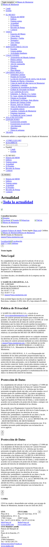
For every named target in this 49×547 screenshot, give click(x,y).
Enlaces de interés (15, 231)
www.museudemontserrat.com (16, 315)
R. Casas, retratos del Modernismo (23, 96)
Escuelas (13, 49)
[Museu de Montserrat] (10, 222)
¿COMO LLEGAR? (13, 140)
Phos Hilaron (15, 70)
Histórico (13, 128)
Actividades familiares (18, 53)
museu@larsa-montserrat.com (12, 237)
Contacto (13, 30)
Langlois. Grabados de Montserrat (23, 111)
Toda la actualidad (18, 202)
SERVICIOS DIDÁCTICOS (17, 47)
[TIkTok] (38, 220)
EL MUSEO (10, 15)
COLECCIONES (12, 55)
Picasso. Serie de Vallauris (20, 105)
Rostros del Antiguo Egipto (20, 102)
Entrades (13, 45)
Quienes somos (16, 21)
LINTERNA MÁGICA (15, 72)
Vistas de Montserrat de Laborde (22, 107)
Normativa (14, 40)
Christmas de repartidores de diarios (23, 87)
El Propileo (14, 25)
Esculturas (14, 66)
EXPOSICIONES (13, 120)
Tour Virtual (15, 42)
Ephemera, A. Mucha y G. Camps (23, 94)
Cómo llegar (15, 36)
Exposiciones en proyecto (20, 124)
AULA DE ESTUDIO (14, 117)
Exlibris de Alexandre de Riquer (22, 90)
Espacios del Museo (17, 34)
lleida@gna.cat (23, 522)
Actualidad (14, 23)
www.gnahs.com (7, 524)
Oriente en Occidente (18, 98)
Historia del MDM (17, 17)
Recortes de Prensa (17, 28)
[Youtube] (15, 220)
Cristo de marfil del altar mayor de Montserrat (27, 83)
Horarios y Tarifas (17, 38)
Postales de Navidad (18, 77)
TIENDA (9, 132)
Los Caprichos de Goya (19, 92)
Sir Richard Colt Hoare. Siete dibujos (24, 100)
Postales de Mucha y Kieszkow (22, 81)
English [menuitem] (8, 11)
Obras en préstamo (17, 130)
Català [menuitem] (8, 8)
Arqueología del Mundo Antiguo (22, 57)
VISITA (9, 32)
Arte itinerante (15, 126)
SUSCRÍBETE (11, 143)
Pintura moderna (16, 62)
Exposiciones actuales (18, 122)
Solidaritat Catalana (17, 75)
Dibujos (13, 68)
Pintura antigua (16, 60)
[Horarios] (5, 218)
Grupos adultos (16, 51)
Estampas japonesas (17, 113)
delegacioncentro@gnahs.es (11, 544)
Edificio (13, 19)
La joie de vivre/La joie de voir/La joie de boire (28, 79)
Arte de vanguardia (17, 64)
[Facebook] (5, 220)
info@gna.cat (6, 522)
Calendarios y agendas (18, 85)
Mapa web (37, 231)
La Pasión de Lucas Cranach (21, 115)
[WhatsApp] (24, 220)
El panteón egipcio (17, 109)
